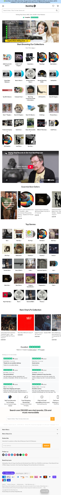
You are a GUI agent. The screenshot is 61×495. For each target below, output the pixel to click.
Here (33, 48)
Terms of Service (11, 484)
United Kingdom (22, 473)
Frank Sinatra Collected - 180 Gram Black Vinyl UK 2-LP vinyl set (42, 211)
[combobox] (28, 10)
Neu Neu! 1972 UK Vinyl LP (25, 332)
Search (4, 484)
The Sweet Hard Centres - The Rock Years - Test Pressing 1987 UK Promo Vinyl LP (8, 335)
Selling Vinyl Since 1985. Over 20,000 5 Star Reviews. (30, 14)
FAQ (45, 487)
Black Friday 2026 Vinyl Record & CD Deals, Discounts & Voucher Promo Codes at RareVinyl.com (24, 486)
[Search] (57, 10)
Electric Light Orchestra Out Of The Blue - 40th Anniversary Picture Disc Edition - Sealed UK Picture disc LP (26, 213)
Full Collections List (29, 484)
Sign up (46, 445)
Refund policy (20, 484)
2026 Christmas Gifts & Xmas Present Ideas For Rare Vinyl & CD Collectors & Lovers (22, 487)
